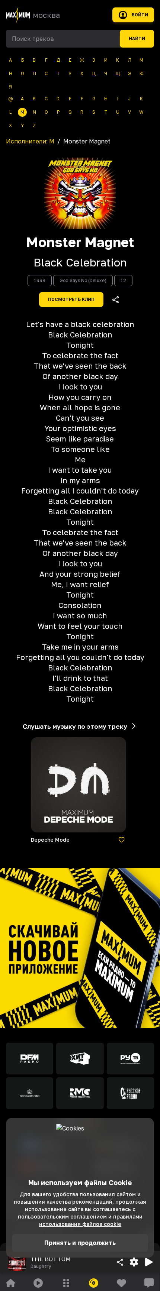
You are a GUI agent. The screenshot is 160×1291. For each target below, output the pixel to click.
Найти (137, 38)
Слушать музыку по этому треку (75, 726)
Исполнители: (30, 141)
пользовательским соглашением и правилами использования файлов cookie (80, 1220)
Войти (140, 14)
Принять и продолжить (80, 1242)
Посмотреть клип (71, 299)
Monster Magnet (80, 242)
